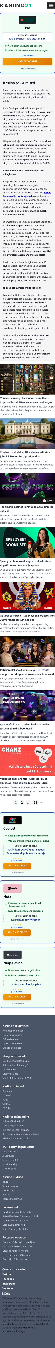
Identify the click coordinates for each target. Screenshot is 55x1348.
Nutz (7, 897)
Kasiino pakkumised (15, 1026)
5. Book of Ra (9, 1169)
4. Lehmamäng (9, 1164)
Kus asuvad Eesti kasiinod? (15, 1130)
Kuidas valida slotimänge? (15, 1065)
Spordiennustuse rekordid (15, 1221)
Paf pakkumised (10, 1039)
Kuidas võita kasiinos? (13, 1121)
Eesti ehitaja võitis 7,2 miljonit (17, 1247)
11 (35, 802)
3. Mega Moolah (10, 1160)
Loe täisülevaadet (28, 69)
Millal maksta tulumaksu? (15, 1138)
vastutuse (27, 1328)
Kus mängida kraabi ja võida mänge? (20, 1134)
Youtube (7, 1288)
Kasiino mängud (13, 1086)
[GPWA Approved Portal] (27, 1293)
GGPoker (6, 1108)
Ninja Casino (12, 963)
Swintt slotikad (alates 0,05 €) (17, 1078)
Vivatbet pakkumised (12, 1031)
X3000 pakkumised (12, 1044)
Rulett (5, 1100)
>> (41, 802)
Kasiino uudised (12, 1177)
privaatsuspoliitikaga (13, 1331)
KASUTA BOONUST (27, 61)
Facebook (8, 1279)
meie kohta (8, 1324)
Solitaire (6, 1104)
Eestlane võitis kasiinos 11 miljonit (19, 1242)
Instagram (8, 1283)
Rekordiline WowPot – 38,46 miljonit (20, 1216)
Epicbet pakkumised (12, 1035)
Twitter (6, 1274)
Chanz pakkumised (11, 1048)
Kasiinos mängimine (15, 1116)
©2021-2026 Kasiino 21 (15, 1269)
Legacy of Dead (10, 1074)
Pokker (6, 1195)
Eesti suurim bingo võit (13, 1225)
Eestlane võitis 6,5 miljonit (15, 1251)
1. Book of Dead (10, 1152)
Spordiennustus (10, 1186)
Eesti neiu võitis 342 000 (14, 1259)
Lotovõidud (10, 1207)
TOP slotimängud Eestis (18, 1146)
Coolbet (9, 829)
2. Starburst (8, 1156)
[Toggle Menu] (51, 5)
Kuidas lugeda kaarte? (13, 1126)
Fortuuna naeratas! (14, 1237)
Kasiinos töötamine (12, 1199)
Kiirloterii (6, 1095)
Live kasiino (8, 1190)
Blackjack (7, 1091)
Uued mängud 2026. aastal (15, 1061)
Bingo (5, 1182)
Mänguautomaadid (14, 1056)
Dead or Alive (9, 1070)
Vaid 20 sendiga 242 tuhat (15, 1229)
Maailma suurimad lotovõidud (17, 1212)
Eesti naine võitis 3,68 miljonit (17, 1255)
